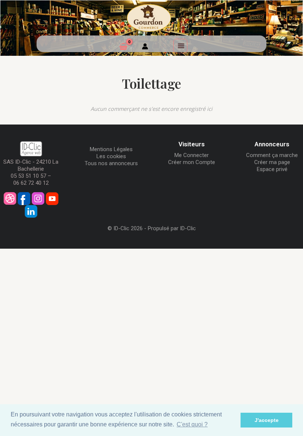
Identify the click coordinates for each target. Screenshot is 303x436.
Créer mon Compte (191, 162)
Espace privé (272, 169)
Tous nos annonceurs (111, 163)
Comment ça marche (272, 155)
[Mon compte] (145, 47)
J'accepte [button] (267, 420)
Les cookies (111, 156)
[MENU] (180, 46)
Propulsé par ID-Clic (172, 228)
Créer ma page (272, 162)
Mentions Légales (111, 149)
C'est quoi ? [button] (192, 424)
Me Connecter (191, 155)
